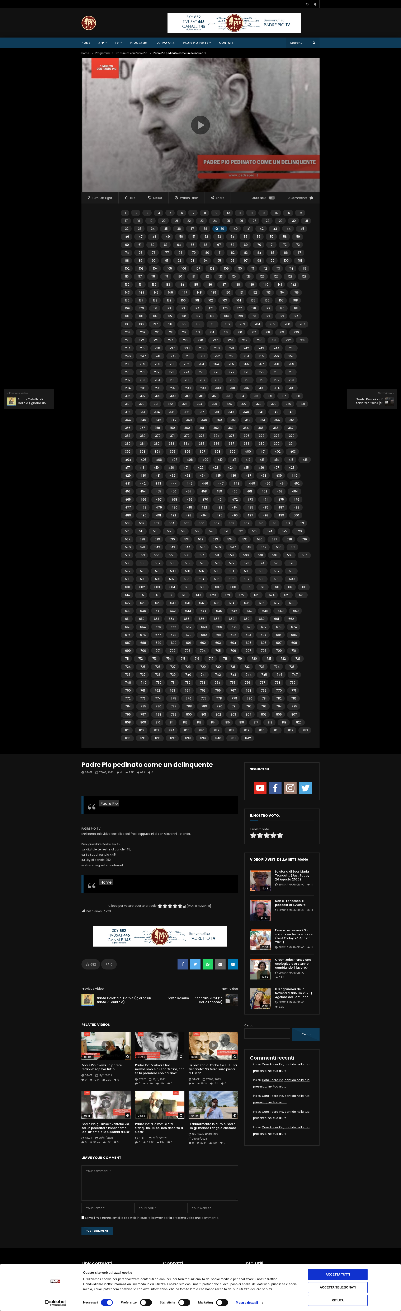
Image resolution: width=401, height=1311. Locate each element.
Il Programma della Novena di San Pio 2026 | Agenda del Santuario (293, 993)
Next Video (230, 989)
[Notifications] (315, 4)
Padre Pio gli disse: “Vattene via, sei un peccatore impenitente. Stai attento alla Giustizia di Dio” (105, 1128)
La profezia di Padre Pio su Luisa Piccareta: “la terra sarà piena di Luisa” (213, 1069)
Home (85, 43)
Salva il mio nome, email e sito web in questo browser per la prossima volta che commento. (152, 1218)
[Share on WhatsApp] (208, 964)
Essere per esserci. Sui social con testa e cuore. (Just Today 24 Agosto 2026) (294, 936)
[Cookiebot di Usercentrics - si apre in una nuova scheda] (55, 1303)
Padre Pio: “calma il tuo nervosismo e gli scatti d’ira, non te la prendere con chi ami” (159, 1069)
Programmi (139, 43)
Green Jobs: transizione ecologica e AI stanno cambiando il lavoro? (293, 964)
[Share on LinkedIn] (233, 964)
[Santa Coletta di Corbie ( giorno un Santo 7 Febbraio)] (87, 1000)
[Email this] (220, 964)
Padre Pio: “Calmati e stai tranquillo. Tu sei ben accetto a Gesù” (159, 1128)
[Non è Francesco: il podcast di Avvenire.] (260, 910)
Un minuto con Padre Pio (131, 53)
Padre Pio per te (195, 43)
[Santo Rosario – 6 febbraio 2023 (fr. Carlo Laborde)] (232, 1000)
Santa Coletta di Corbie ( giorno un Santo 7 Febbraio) (124, 1000)
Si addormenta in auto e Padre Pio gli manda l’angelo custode (212, 1126)
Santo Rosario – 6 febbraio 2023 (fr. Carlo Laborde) (195, 1000)
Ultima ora (166, 43)
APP (101, 43)
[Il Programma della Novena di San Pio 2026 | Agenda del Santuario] (260, 998)
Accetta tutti (338, 1274)
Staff (88, 772)
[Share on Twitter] (195, 964)
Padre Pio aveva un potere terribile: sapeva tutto (101, 1067)
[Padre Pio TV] (88, 23)
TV (117, 43)
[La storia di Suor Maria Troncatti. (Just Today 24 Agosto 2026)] (260, 880)
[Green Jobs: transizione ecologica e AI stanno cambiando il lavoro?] (260, 969)
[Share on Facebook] (183, 964)
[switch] (146, 1302)
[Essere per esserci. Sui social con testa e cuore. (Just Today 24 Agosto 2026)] (260, 939)
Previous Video (92, 989)
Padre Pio (109, 803)
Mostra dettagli (247, 1302)
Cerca (248, 1025)
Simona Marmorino (205, 1134)
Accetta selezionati (338, 1287)
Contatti (227, 43)
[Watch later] (307, 4)
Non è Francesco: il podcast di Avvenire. (290, 903)
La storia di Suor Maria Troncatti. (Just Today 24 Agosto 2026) (292, 875)
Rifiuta (338, 1300)
